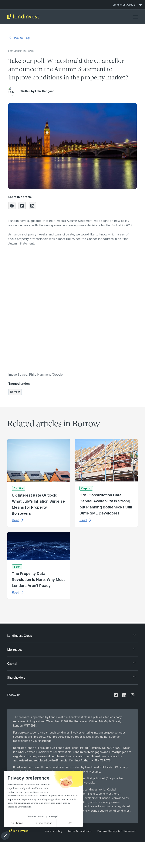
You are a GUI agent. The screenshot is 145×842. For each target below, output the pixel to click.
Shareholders (16, 677)
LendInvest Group (124, 4)
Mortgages (14, 649)
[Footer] (135, 16)
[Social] (116, 695)
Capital (12, 663)
